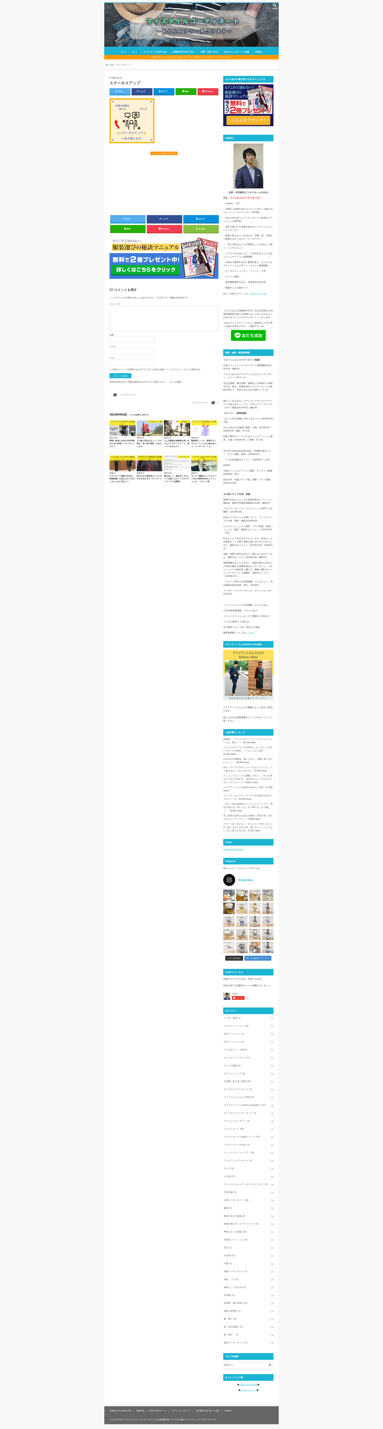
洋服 (228, 1263)
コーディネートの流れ (237, 1145)
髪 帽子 (231, 1335)
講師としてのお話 (235, 1287)
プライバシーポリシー (181, 1411)
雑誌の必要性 (232, 1311)
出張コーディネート (236, 1200)
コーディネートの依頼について (242, 1137)
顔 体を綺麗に (233, 1327)
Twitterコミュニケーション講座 (236, 52)
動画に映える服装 (234, 1216)
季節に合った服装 (235, 1232)
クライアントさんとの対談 (239, 1097)
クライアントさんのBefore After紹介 (245, 1105)
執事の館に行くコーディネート (241, 1224)
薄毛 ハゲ (231, 1279)
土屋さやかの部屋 (248, 1384)
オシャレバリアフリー (237, 1057)
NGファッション (234, 1034)
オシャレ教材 (232, 1065)
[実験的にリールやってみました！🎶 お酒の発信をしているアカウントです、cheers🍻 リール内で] (242, 895)
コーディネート (234, 1129)
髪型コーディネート (235, 1342)
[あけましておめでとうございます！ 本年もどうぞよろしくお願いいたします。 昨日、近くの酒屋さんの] (229, 908)
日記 (228, 1247)
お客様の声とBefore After (183, 52)
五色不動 (230, 1192)
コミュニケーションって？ (239, 1152)
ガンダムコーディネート (238, 1089)
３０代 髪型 (232, 1018)
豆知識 (229, 1295)
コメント (115, 304)
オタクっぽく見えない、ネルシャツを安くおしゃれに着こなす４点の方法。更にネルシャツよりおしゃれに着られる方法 (248, 827)
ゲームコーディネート (237, 1121)
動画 (228, 1208)
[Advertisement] (164, 185)
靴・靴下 (230, 1319)
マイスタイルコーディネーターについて (246, 1184)
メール (113, 346)
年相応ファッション (235, 1239)
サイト (113, 358)
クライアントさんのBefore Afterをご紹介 (243, 787)
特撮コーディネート (235, 1271)
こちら (251, 633)
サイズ (229, 1168)
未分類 (229, 1255)
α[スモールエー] (248, 1390)
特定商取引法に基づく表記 (207, 1411)
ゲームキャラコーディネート (240, 1113)
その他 (229, 1176)
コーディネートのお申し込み (155, 52)
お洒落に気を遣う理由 (237, 1081)
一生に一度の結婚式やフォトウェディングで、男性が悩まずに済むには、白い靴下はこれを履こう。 (248, 807)
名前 (112, 335)
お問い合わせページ (158, 1411)
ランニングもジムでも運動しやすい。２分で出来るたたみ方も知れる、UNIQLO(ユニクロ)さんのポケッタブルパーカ (248, 778)
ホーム (123, 52)
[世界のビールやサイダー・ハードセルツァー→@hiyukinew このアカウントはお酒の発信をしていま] (229, 895)
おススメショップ (234, 1073)
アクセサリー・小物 (235, 1050)
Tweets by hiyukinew (233, 849)
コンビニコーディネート (238, 1160)
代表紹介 (258, 52)
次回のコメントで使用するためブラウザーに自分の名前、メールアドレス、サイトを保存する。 (157, 369)
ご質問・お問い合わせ (209, 52)
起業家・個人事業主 (235, 1303)
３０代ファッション (236, 1026)
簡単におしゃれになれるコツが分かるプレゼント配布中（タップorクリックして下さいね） (192, 57)
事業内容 (140, 1411)
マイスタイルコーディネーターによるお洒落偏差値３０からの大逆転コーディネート (161, 1419)
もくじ (134, 52)
